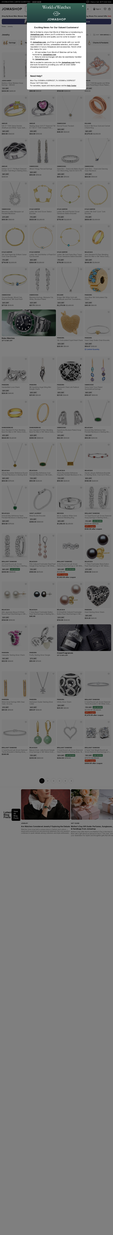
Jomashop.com (36, 34)
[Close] (83, 6)
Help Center (71, 86)
